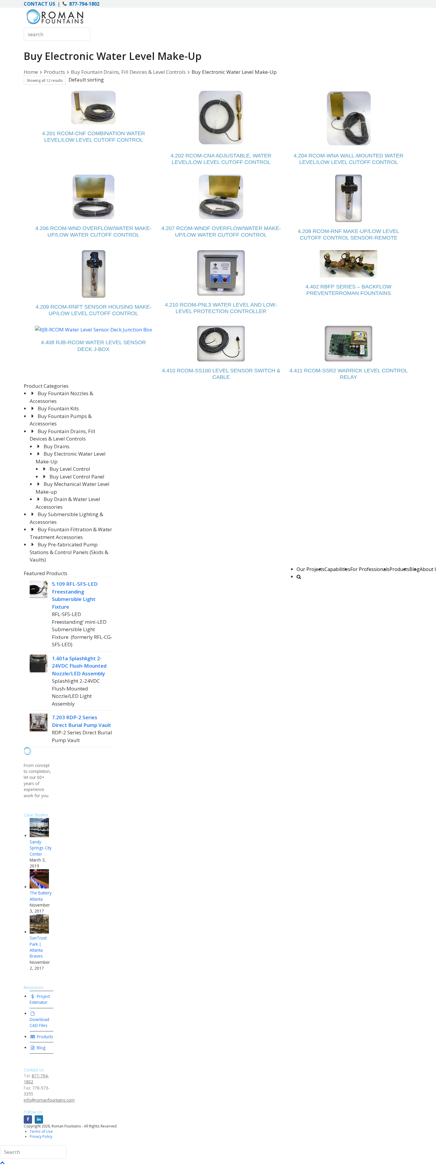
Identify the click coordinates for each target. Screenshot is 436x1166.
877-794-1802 (84, 4)
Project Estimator (40, 999)
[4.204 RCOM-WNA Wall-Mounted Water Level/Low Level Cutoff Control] (348, 118)
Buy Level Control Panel (77, 476)
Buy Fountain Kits (58, 408)
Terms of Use (41, 1131)
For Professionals (369, 569)
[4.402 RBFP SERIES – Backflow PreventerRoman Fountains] (348, 263)
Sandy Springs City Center (41, 848)
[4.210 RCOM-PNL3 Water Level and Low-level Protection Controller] (221, 273)
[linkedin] (39, 1119)
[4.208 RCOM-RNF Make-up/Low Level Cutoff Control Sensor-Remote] (348, 198)
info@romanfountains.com (49, 1100)
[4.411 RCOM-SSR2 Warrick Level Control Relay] (348, 343)
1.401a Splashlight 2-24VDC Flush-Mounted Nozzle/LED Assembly (79, 666)
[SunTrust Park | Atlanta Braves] (39, 932)
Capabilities (337, 569)
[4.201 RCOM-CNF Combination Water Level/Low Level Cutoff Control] (93, 107)
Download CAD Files (39, 1022)
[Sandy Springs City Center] (39, 835)
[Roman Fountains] (55, 23)
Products (399, 569)
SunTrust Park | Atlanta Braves (38, 947)
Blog (40, 1047)
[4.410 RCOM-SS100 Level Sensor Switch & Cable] (221, 343)
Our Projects (310, 569)
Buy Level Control (70, 468)
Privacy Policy (41, 1136)
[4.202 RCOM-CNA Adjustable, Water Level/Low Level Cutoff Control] (221, 118)
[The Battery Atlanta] (39, 887)
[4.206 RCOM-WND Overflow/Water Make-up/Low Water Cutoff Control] (93, 197)
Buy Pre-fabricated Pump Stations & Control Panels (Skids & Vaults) (69, 552)
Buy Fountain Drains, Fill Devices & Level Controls (128, 71)
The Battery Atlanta (41, 896)
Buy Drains (56, 446)
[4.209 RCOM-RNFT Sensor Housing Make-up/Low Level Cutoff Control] (93, 274)
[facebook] (28, 1119)
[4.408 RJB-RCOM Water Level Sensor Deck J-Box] (93, 330)
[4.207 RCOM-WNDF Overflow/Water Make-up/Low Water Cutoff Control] (221, 197)
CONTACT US (39, 4)
